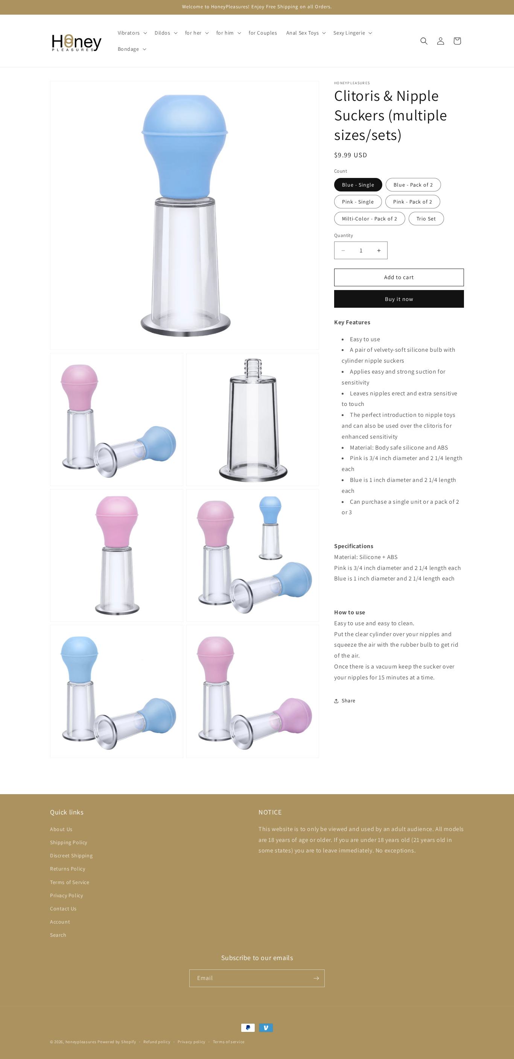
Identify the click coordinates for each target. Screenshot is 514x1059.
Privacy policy (191, 1041)
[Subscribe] (316, 978)
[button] (131, 33)
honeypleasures (81, 1041)
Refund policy (156, 1041)
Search (58, 934)
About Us (61, 829)
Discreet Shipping (71, 855)
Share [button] (349, 700)
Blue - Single (358, 185)
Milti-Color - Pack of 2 (369, 219)
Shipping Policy (68, 842)
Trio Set (426, 219)
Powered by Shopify (116, 1041)
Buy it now (399, 298)
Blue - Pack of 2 (413, 185)
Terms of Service (70, 882)
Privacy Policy (66, 895)
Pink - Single (358, 202)
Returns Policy (67, 868)
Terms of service (229, 1041)
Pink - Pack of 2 (412, 202)
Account (60, 921)
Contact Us (63, 908)
